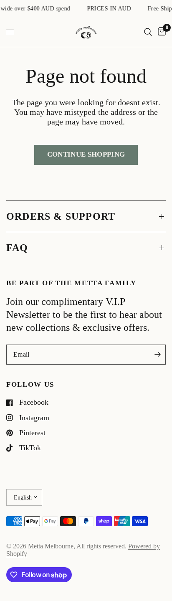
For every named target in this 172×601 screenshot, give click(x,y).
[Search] (148, 32)
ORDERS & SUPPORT (60, 216)
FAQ (17, 247)
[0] (160, 32)
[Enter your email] (157, 355)
